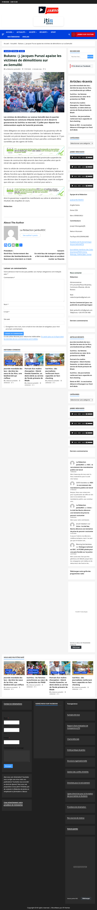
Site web (7, 319)
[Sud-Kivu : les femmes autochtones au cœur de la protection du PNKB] (37, 668)
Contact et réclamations (13, 704)
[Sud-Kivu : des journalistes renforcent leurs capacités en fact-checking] (54, 359)
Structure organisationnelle (77, 761)
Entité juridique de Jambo (76, 750)
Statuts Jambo (72, 829)
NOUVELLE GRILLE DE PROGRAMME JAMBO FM (80, 644)
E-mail (6, 312)
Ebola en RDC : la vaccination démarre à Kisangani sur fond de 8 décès (81, 127)
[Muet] (86, 157)
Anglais (25, 37)
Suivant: (49, 255)
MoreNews (55, 908)
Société (32, 32)
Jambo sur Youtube (85, 34)
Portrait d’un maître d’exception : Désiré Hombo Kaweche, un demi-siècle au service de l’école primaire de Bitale (34, 374)
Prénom (6, 726)
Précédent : (18, 255)
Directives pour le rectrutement (78, 783)
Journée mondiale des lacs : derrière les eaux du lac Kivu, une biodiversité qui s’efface (13, 373)
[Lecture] (72, 157)
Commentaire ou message (14, 748)
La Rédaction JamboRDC (13, 69)
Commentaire (9, 277)
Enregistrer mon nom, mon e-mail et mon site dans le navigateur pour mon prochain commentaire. (33, 328)
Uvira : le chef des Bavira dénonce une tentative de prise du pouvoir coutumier (81, 528)
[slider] (90, 157)
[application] (81, 157)
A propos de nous (73, 715)
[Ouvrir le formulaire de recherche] (69, 34)
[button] (3, 34)
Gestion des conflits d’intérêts (78, 772)
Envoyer (8, 766)
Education (30, 363)
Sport (53, 32)
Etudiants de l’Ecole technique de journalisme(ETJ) (80, 243)
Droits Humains (33, 670)
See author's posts (30, 235)
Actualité (21, 32)
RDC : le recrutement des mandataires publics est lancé (81, 467)
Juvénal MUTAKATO (77, 200)
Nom (6, 304)
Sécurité (43, 32)
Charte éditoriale (73, 739)
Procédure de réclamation (76, 807)
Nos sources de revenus (75, 818)
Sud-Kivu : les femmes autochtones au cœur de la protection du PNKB (80, 96)
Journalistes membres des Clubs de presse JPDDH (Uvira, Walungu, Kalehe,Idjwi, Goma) (81, 251)
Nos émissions (13, 37)
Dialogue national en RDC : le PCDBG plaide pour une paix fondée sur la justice (81, 549)
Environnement (10, 363)
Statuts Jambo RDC (72, 898)
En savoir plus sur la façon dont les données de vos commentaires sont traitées (34, 337)
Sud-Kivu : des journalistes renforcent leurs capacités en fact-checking (52, 373)
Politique (14, 51)
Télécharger (76, 647)
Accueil (9, 32)
